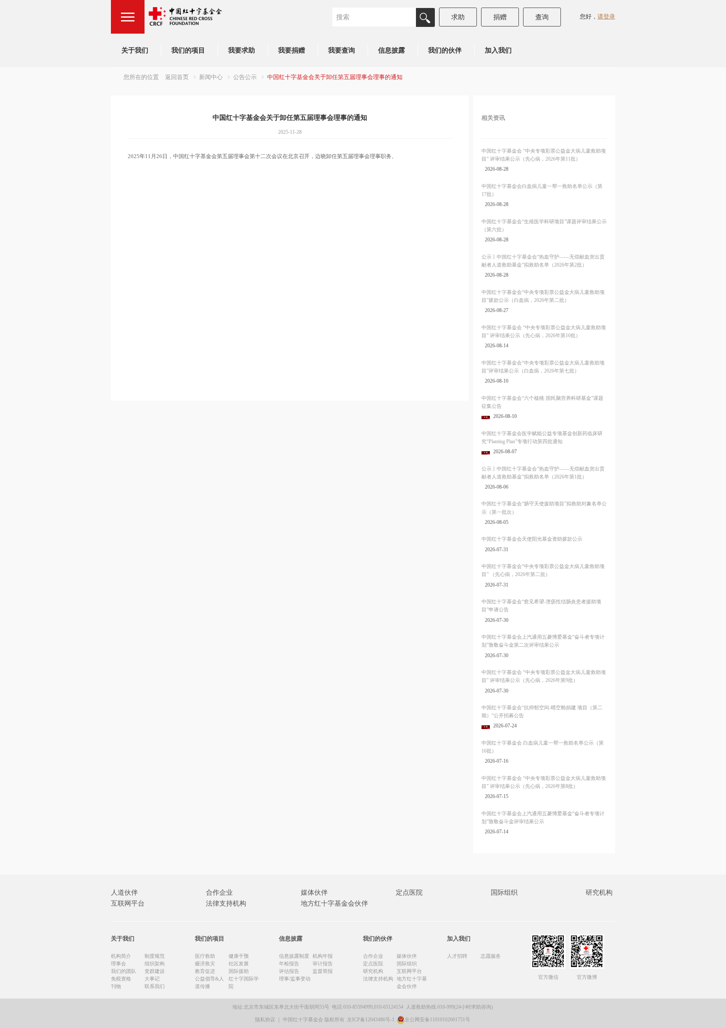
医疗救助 (205, 956)
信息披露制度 (294, 956)
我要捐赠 (291, 50)
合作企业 (219, 892)
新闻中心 (211, 77)
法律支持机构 (226, 903)
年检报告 (289, 964)
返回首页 (177, 77)
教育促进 (205, 971)
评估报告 (289, 971)
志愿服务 (491, 956)
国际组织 (504, 892)
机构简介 (121, 956)
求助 (458, 17)
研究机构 (599, 892)
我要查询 (341, 50)
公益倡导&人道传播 (209, 982)
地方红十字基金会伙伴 (334, 903)
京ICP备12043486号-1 (371, 1020)
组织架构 (155, 964)
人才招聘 (457, 956)
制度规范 (155, 956)
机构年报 (323, 956)
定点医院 (409, 892)
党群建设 (155, 971)
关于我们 (134, 50)
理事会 (118, 964)
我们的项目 (188, 50)
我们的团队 (123, 971)
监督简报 (323, 971)
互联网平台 (128, 903)
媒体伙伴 (314, 892)
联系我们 (155, 986)
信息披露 (391, 50)
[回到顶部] (715, 1017)
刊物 (116, 986)
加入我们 (498, 50)
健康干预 (239, 956)
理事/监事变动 (294, 979)
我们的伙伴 (445, 50)
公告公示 (245, 77)
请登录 (606, 16)
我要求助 (241, 50)
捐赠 (500, 17)
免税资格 (121, 979)
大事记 (152, 979)
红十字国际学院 (244, 982)
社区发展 (239, 964)
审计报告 (323, 964)
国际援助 (239, 971)
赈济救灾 (205, 964)
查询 (542, 17)
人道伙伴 (124, 892)
